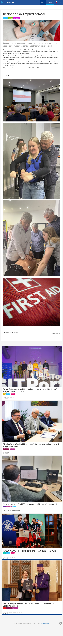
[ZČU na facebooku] (60, 623)
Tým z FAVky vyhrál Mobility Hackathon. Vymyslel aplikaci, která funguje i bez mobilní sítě (30, 390)
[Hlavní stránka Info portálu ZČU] (10, 2)
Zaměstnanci (16, 18)
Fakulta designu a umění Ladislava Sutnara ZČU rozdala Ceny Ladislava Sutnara (28, 605)
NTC (4, 506)
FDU (4, 608)
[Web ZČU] (2, 2)
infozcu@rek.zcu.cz (45, 623)
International (6, 448)
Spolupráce (12, 448)
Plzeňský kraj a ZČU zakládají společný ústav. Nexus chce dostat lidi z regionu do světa (31, 445)
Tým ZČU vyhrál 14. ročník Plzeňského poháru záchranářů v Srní (29, 551)
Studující (5, 18)
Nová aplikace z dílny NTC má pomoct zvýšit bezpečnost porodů (30, 504)
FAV (4, 393)
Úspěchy (13, 393)
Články (42, 2)
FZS (4, 553)
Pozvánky (49, 2)
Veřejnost (10, 18)
